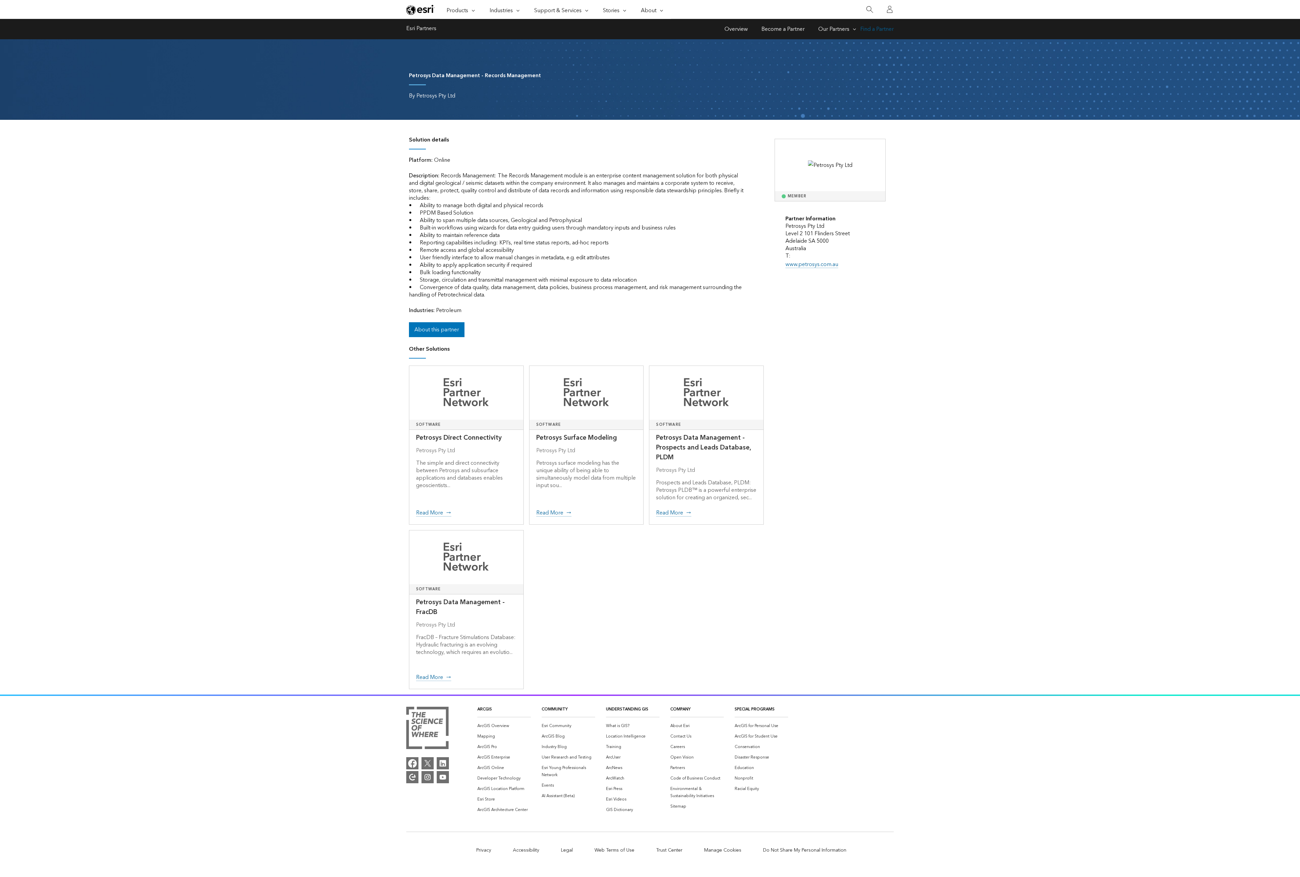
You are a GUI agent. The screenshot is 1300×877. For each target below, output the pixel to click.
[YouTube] (443, 777)
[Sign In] (890, 9)
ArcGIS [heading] (484, 709)
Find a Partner (877, 29)
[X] (427, 763)
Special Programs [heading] (755, 709)
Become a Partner (783, 29)
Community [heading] (555, 709)
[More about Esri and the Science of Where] (427, 729)
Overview (736, 29)
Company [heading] (680, 709)
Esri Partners (421, 29)
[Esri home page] (420, 9)
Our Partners (833, 29)
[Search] (869, 9)
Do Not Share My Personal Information (804, 850)
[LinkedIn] (443, 763)
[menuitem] (504, 726)
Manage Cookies (722, 850)
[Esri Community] (412, 777)
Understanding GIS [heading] (627, 709)
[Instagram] (427, 777)
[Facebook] (412, 763)
